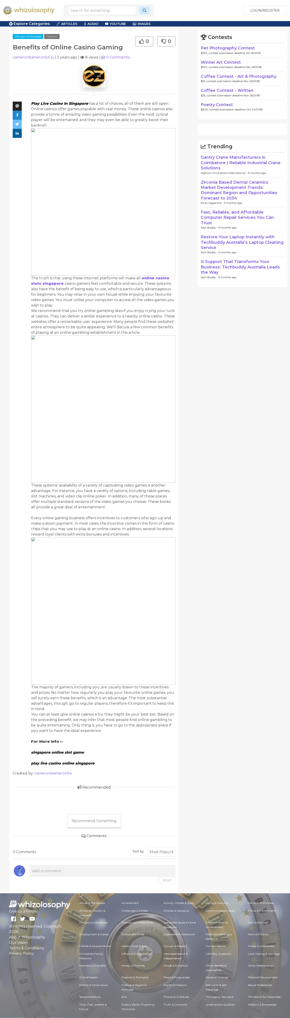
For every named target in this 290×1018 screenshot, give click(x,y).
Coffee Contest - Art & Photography (238, 76)
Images (144, 24)
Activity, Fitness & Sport (179, 903)
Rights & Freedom (175, 985)
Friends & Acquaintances (95, 946)
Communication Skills (220, 910)
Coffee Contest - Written (227, 90)
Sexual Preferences (260, 985)
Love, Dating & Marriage (264, 953)
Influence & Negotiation (136, 953)
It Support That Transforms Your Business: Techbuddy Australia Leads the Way (240, 267)
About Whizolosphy (27, 937)
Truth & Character (175, 1004)
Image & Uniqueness (261, 946)
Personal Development (263, 977)
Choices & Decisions (176, 910)
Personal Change (217, 977)
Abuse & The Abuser (92, 903)
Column (51, 36)
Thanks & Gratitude (176, 997)
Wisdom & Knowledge (262, 1004)
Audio (92, 24)
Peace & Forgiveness (177, 977)
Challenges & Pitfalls (134, 910)
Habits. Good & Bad (134, 946)
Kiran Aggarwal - (212, 203)
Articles (69, 24)
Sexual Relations (89, 997)
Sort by (138, 851)
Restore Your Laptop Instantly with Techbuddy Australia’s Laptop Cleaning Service (242, 242)
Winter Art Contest (221, 62)
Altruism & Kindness (28, 36)
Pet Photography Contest (228, 48)
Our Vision (18, 942)
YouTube (118, 24)
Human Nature (216, 946)
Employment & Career (94, 934)
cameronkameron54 (31, 57)
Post (167, 881)
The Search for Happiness (264, 997)
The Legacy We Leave (219, 997)
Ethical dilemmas (132, 934)
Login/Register (265, 10)
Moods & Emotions (176, 965)
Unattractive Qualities (220, 1004)
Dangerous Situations (93, 922)
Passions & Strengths (135, 977)
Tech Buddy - (209, 227)
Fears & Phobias (258, 934)
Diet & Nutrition (258, 922)
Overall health (88, 977)
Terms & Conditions (26, 948)
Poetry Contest (217, 104)
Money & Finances (133, 965)
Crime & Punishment (262, 910)
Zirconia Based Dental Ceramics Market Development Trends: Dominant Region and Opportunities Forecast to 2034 (239, 190)
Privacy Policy (21, 953)
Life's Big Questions (218, 953)
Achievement (130, 903)
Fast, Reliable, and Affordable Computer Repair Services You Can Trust (237, 217)
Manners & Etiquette (92, 965)
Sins (124, 997)
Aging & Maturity (217, 903)
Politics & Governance (93, 985)
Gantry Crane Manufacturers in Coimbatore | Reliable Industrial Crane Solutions (240, 162)
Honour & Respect (175, 946)
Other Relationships (261, 965)
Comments (118, 57)
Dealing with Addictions (137, 922)
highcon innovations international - (224, 173)
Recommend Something (94, 821)
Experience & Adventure (179, 934)
